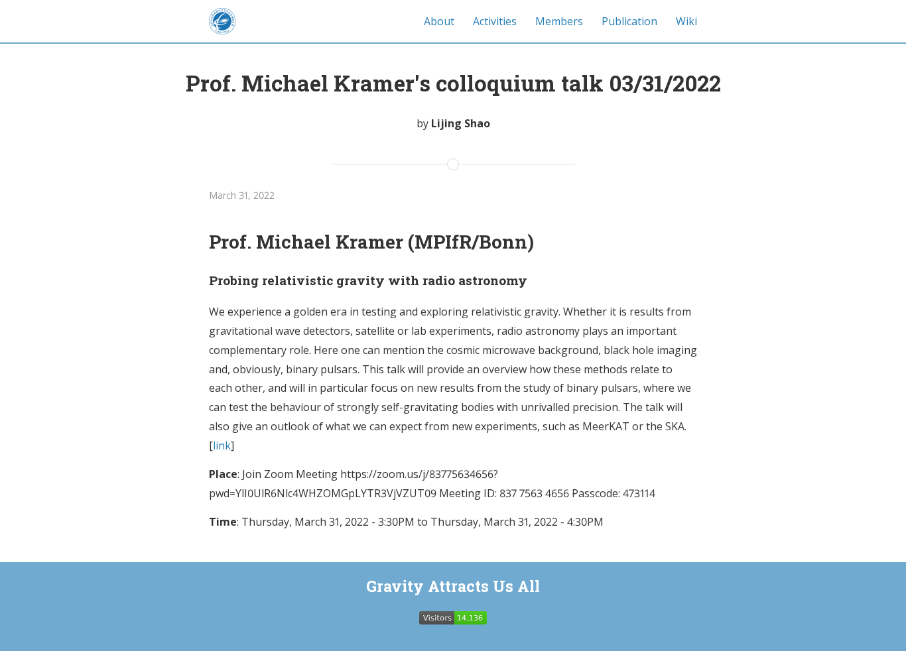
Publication (629, 21)
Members (559, 21)
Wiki (686, 21)
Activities (495, 21)
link (222, 445)
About (439, 21)
